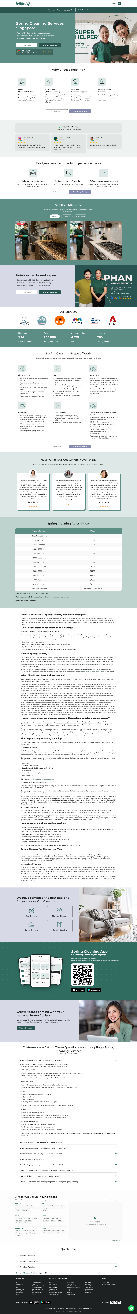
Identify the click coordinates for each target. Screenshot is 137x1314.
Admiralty (58, 1218)
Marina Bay (30, 1205)
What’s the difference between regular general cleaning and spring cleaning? (49, 1182)
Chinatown (19, 1208)
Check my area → (116, 1199)
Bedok (51, 1205)
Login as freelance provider (109, 1286)
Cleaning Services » (30, 1273)
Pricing (18, 1287)
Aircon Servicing (53, 1289)
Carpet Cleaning (31, 930)
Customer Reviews (36, 1282)
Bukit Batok (19, 1220)
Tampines (45, 1205)
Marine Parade (58, 1208)
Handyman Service (71, 1291)
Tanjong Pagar (27, 1208)
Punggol (26, 1233)
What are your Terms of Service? (32, 1159)
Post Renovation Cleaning (55, 1292)
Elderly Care (88, 1292)
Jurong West (27, 1218)
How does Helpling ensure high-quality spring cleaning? (41, 1142)
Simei (44, 1210)
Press (33, 1284)
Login (114, 3)
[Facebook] (112, 1302)
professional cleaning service (93, 672)
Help (17, 1294)
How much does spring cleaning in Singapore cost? (39, 1176)
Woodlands (46, 1218)
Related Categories (29, 1261)
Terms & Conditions (37, 1287)
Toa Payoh (24, 1210)
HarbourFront (46, 1230)
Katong (45, 1208)
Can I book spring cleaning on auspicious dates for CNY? (41, 1165)
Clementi (34, 1218)
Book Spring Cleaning (50, 45)
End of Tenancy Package (73, 1286)
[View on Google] (19, 139)
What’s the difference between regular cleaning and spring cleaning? (46, 1170)
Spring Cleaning (53, 1287)
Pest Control (88, 1282)
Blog (33, 1294)
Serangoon (19, 1233)
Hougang (32, 1230)
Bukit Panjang (19, 1223)
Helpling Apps (20, 1289)
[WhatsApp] (131, 1308)
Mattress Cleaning (59, 916)
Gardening (87, 1291)
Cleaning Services (53, 1284)
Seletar (18, 1235)
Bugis (23, 1205)
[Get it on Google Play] (94, 990)
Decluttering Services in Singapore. (42, 779)
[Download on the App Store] (78, 990)
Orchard (18, 1205)
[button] (119, 3)
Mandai (60, 1220)
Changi (63, 1205)
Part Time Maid (70, 1282)
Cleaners (51, 1282)
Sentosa (63, 1230)
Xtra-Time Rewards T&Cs (38, 1292)
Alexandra (53, 1233)
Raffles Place (36, 1208)
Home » (19, 1273)
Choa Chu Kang (28, 1220)
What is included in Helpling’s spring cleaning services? (41, 1060)
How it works (19, 1284)
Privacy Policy (19, 1292)
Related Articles (27, 1267)
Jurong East (19, 1218)
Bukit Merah (46, 1233)
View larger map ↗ (117, 1240)
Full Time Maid (70, 1284)
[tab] (55, 216)
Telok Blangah (55, 1230)
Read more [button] (57, 149)
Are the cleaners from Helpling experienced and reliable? (41, 1154)
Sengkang (32, 1233)
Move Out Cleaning (53, 1291)
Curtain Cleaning (60, 930)
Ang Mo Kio (19, 1230)
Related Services (28, 1255)
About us (18, 1286)
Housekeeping (52, 1286)
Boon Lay (27, 1223)
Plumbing (69, 1292)
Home (17, 1282)
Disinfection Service (54, 1294)
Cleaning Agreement (21, 1291)
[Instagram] (115, 1302)
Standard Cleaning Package (39, 1286)
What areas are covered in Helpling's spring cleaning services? (43, 1148)
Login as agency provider (108, 1284)
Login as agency (106, 1282)
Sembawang (46, 1220)
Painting (69, 1289)
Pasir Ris (57, 1205)
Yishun (52, 1218)
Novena (18, 1210)
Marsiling (53, 1220)
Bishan (26, 1230)
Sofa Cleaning (31, 916)
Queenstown (61, 1233)
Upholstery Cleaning (90, 1289)
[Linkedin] (119, 1302)
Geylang (51, 1208)
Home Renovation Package (73, 1287)
